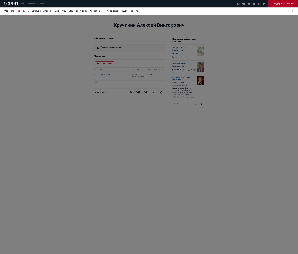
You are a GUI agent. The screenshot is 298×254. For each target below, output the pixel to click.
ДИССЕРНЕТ (11, 4)
